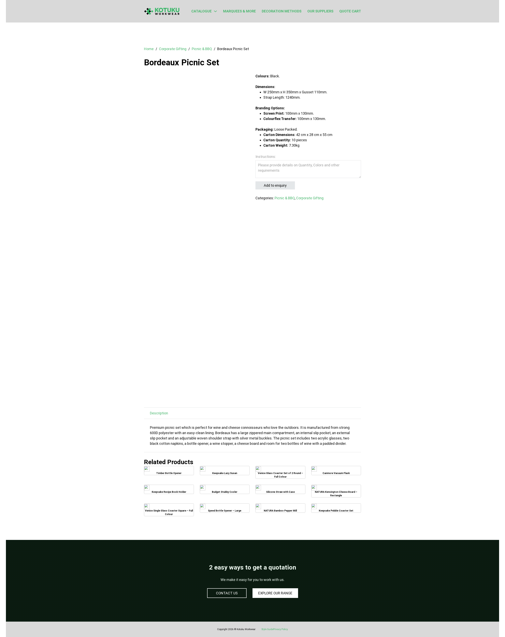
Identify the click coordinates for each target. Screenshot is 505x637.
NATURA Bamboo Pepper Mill (280, 509)
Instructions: (265, 157)
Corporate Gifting (172, 49)
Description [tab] (159, 413)
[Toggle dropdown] (215, 11)
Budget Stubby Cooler (224, 490)
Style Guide (267, 629)
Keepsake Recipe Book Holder (169, 490)
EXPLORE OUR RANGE (275, 593)
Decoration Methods (281, 11)
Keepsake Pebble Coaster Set (336, 509)
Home (149, 49)
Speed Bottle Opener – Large (224, 509)
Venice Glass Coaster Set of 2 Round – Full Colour (280, 472)
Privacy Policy (280, 629)
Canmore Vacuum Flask (336, 472)
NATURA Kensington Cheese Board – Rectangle (336, 491)
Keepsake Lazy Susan (225, 472)
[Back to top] (491, 625)
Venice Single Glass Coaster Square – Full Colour (169, 509)
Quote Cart (350, 11)
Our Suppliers (320, 11)
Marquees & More (239, 11)
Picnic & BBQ (202, 49)
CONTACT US (227, 593)
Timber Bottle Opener (169, 472)
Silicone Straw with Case (280, 490)
